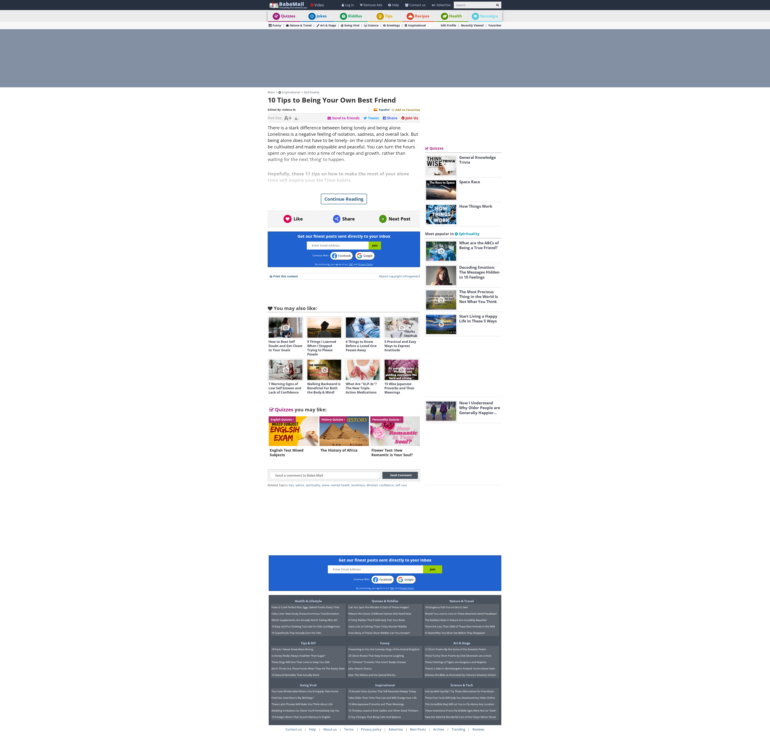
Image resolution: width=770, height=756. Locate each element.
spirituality (313, 485)
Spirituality (312, 92)
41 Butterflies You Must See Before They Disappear (455, 633)
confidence (386, 485)
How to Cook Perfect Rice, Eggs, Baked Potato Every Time (305, 607)
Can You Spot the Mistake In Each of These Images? (378, 607)
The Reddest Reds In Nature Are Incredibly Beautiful (455, 620)
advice (300, 485)
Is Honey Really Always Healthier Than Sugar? (298, 655)
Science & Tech (462, 685)
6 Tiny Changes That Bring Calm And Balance (374, 717)
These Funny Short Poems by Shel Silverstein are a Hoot (458, 655)
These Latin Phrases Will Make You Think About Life (302, 704)
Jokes (322, 16)
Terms (349, 729)
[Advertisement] (385, 58)
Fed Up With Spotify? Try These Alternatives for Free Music (459, 691)
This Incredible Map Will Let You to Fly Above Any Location (459, 704)
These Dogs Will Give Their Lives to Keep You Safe (301, 662)
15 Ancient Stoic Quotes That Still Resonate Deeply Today (382, 691)
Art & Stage (328, 25)
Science (373, 25)
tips (291, 485)
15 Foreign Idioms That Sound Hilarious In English (301, 717)
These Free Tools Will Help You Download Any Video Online (460, 698)
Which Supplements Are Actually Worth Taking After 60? (305, 620)
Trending (458, 729)
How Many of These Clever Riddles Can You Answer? (379, 633)
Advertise (444, 5)
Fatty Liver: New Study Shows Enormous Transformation (305, 613)
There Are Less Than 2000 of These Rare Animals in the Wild (460, 626)
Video (319, 5)
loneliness (358, 485)
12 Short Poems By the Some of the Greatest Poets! (455, 649)
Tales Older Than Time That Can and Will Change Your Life (382, 698)
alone (325, 485)
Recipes (422, 16)
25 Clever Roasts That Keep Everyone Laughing (376, 655)
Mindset (372, 485)
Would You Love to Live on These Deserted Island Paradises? (461, 613)
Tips (388, 16)
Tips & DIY (308, 643)
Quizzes (288, 16)
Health (455, 16)
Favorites (494, 25)
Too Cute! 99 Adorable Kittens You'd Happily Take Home (305, 691)
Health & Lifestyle (308, 601)
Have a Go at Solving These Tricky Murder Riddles (377, 626)
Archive (438, 729)
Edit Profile (448, 25)
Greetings (393, 25)
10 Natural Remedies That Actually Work (295, 675)
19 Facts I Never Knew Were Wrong (292, 649)
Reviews (478, 729)
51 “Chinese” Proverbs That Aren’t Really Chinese (377, 662)
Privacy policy (371, 729)
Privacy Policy (365, 264)
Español (384, 110)
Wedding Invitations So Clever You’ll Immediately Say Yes (305, 710)
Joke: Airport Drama (360, 668)
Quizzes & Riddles (385, 601)
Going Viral (351, 25)
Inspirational (417, 25)
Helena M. (289, 110)
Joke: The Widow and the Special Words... (372, 675)
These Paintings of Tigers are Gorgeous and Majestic (455, 662)
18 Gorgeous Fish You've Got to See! (446, 607)
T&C (351, 264)
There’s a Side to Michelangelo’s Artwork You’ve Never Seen (460, 668)
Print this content (285, 276)
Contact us (417, 5)
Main (271, 92)
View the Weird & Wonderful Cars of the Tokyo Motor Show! (460, 717)
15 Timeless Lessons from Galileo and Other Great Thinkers (383, 710)
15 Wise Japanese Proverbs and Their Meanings (376, 704)
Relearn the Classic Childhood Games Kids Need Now (379, 613)
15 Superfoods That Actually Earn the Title (296, 633)
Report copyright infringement (399, 276)
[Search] (497, 5)
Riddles (355, 16)
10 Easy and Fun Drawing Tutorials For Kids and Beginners (306, 626)
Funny (277, 25)
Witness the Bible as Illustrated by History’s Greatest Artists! (460, 675)
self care (401, 485)
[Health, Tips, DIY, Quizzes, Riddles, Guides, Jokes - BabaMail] (288, 5)
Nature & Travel (301, 25)
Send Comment (401, 475)
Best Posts (418, 729)
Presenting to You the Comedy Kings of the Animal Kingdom (384, 649)
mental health (340, 485)
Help (395, 5)
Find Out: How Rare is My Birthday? (293, 698)
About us (330, 729)
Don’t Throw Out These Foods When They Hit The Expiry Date (308, 668)
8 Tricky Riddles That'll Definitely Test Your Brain (376, 620)
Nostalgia (489, 16)
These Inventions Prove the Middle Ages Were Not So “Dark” (460, 710)
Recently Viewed (472, 25)
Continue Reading (343, 199)
